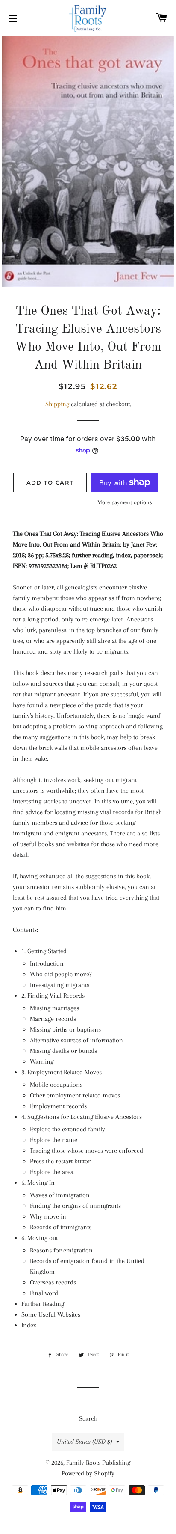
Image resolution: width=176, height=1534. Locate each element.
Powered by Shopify (88, 1473)
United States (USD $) (84, 1441)
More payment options (124, 502)
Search (88, 1418)
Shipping (57, 404)
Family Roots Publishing (98, 1462)
